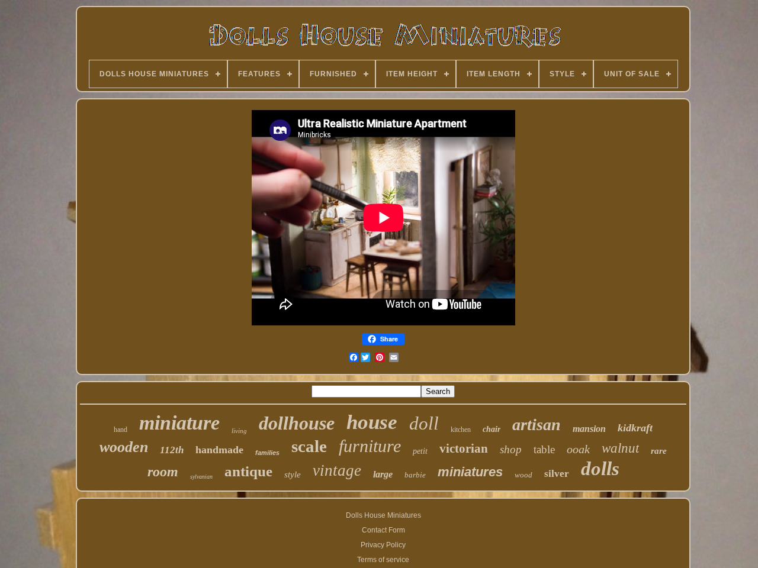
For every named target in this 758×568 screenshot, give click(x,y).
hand (120, 429)
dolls (600, 468)
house (371, 422)
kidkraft (635, 428)
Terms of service (383, 560)
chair (491, 429)
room (162, 471)
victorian (463, 448)
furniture (370, 446)
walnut (620, 448)
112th (172, 450)
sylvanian (201, 476)
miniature (179, 423)
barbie (415, 474)
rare (659, 451)
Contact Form (383, 530)
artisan (536, 424)
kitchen (461, 429)
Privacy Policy (383, 545)
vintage (337, 470)
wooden (123, 447)
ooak (578, 449)
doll (424, 423)
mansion (589, 429)
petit (420, 451)
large (383, 474)
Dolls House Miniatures (383, 515)
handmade (219, 450)
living (239, 430)
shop (511, 449)
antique (248, 471)
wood (523, 474)
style (292, 474)
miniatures (470, 471)
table (544, 449)
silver (556, 473)
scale (309, 446)
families (267, 452)
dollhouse (297, 423)
